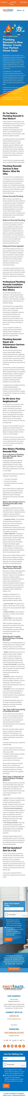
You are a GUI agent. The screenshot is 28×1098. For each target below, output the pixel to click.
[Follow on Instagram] (16, 1046)
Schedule (24, 2)
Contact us (14, 1016)
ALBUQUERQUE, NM (10, 956)
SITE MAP (6, 1093)
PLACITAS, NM (13, 961)
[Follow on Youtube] (12, 1046)
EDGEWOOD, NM (17, 960)
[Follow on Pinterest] (19, 1046)
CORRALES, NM (8, 960)
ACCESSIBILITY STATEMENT (16, 1093)
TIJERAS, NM (19, 963)
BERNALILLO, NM (8, 958)
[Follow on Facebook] (4, 1046)
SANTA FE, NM (11, 963)
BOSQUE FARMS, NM (18, 958)
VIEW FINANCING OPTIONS (14, 1033)
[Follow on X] (8, 1046)
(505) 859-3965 (13, 3)
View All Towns (14, 969)
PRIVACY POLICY (7, 1095)
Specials (4, 2)
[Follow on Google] (23, 1046)
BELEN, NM (19, 956)
